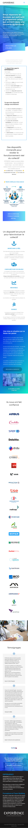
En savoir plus (14, 635)
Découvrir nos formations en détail (13, 216)
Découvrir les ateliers (10, 47)
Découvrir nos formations (14, 765)
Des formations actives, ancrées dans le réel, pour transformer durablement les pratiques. (14, 759)
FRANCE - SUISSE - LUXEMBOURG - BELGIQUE (14, 626)
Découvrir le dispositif (12, 369)
